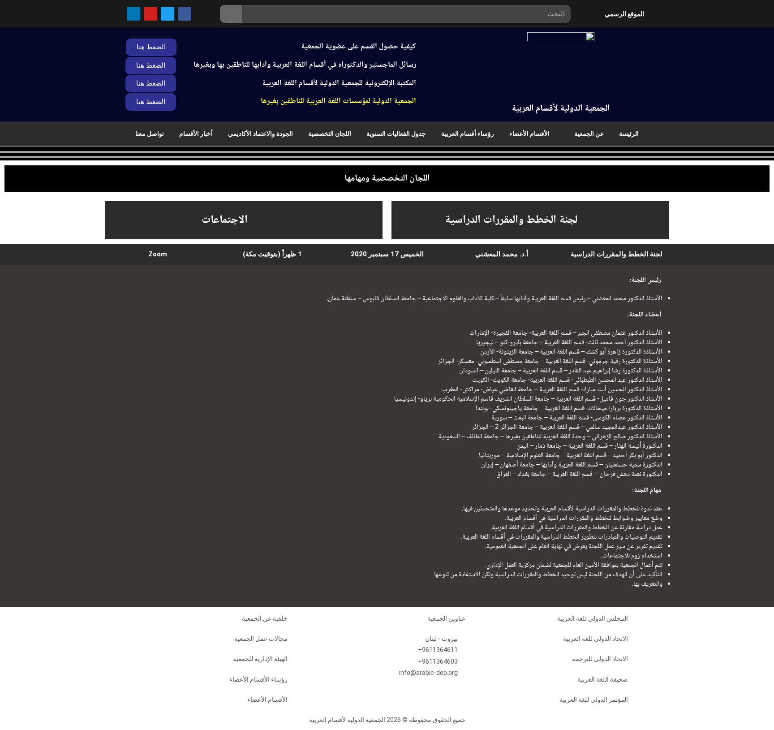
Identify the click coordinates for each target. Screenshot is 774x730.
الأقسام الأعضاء (529, 133)
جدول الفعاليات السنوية (396, 133)
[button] (150, 83)
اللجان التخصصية (329, 133)
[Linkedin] (133, 14)
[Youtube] (150, 14)
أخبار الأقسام (196, 133)
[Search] (231, 14)
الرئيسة (629, 133)
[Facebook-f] (184, 14)
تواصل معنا (149, 133)
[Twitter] (167, 14)
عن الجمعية (589, 133)
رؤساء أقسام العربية (467, 133)
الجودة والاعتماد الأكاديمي (260, 133)
